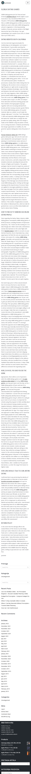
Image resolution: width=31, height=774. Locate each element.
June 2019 (4, 679)
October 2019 (5, 669)
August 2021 (5, 636)
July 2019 (3, 676)
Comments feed (5, 714)
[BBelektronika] (6, 2)
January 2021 (5, 653)
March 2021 (4, 648)
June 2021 (4, 641)
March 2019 (4, 686)
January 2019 (5, 691)
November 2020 (6, 659)
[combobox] (15, 773)
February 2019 (5, 689)
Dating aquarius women (15, 291)
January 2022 (5, 623)
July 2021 (3, 638)
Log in (3, 709)
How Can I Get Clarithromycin (9, 608)
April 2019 (4, 684)
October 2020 (5, 661)
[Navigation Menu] (28, 2)
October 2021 (5, 631)
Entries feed (4, 711)
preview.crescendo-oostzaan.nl (10, 481)
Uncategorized (5, 576)
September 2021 (6, 633)
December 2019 (6, 663)
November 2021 (6, 628)
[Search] (28, 567)
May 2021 (4, 643)
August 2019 (5, 674)
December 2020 (6, 656)
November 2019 (6, 666)
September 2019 (6, 671)
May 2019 (4, 681)
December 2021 (6, 626)
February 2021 (5, 651)
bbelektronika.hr (11, 16)
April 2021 (4, 646)
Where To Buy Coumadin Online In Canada (13, 601)
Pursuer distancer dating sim (9, 135)
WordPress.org (5, 716)
